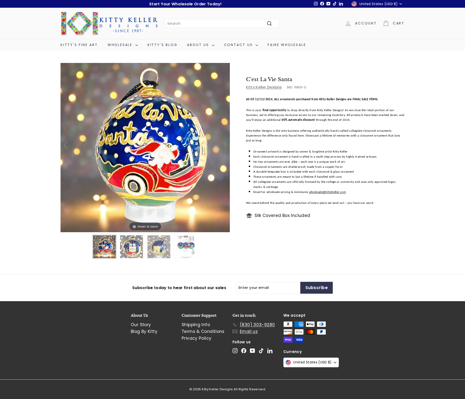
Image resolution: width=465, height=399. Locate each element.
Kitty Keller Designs (264, 87)
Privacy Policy (196, 338)
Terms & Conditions (203, 331)
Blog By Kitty (144, 331)
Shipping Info (196, 325)
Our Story (141, 325)
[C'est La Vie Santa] (104, 247)
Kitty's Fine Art (79, 44)
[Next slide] (225, 145)
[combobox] (222, 23)
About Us (198, 44)
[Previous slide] (65, 145)
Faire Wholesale (287, 44)
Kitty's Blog (162, 44)
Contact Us (239, 44)
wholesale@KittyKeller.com (327, 192)
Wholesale (121, 44)
